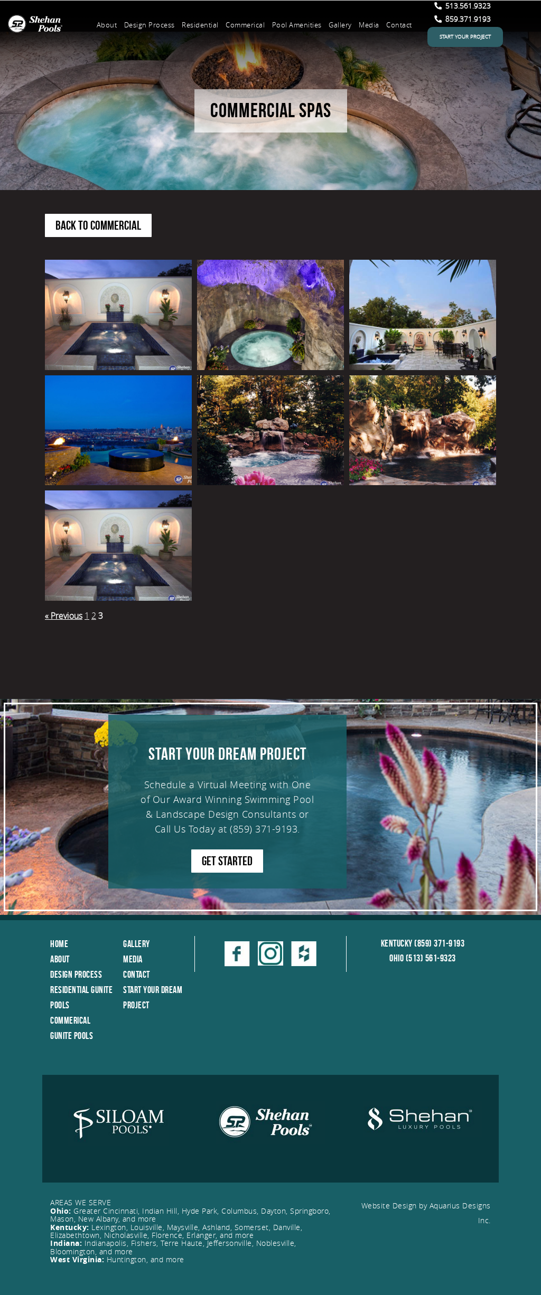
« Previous (63, 615)
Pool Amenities (297, 25)
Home (59, 944)
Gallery (340, 25)
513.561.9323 (467, 6)
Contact (399, 25)
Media (369, 25)
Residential (200, 25)
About (107, 25)
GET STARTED (227, 861)
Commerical (245, 25)
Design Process (149, 25)
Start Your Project (465, 36)
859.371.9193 (467, 19)
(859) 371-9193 (263, 829)
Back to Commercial (98, 225)
